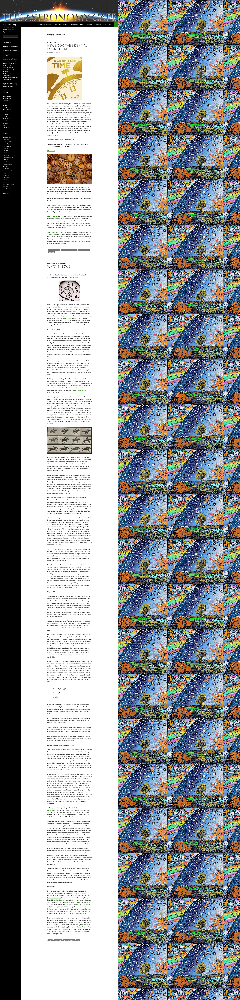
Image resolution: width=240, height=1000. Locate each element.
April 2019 (5, 123)
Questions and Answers (76, 24)
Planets (6, 155)
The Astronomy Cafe (100, 24)
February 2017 (6, 127)
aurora (5, 139)
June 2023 (5, 112)
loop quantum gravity (69, 250)
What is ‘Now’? (58, 266)
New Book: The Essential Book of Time (67, 47)
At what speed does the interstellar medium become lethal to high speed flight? (10, 85)
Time (54, 42)
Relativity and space (53, 898)
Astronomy (6, 137)
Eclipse (4, 173)
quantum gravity (84, 250)
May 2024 (5, 103)
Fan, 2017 (54, 531)
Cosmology (57, 24)
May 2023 (5, 114)
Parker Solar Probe (7, 184)
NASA (4, 182)
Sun (5, 162)
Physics (49, 42)
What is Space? (52, 216)
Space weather (7, 157)
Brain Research (52, 263)
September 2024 (7, 100)
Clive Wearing (68, 567)
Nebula (5, 153)
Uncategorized (6, 193)
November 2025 (7, 96)
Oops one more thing (76, 893)
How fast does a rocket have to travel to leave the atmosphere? (10, 79)
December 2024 (7, 98)
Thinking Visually (79, 913)
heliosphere (6, 179)
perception (58, 940)
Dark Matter (7, 146)
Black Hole (6, 141)
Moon (5, 150)
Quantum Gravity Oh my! (72, 902)
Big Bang (5, 168)
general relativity (54, 250)
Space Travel (89, 24)
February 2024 (6, 107)
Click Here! (51, 151)
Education (5, 175)
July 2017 (5, 125)
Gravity (65, 24)
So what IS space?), (59, 900)
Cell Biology (68, 318)
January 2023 (6, 118)
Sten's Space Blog (9, 25)
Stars (5, 159)
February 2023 (6, 116)
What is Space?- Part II (55, 232)
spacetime (52, 252)
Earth (5, 148)
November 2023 (7, 109)
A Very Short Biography (45, 24)
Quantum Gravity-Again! (78, 927)
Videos (110, 24)
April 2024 (5, 105)
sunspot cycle (7, 164)
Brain (50, 940)
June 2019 (5, 121)
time (78, 940)
